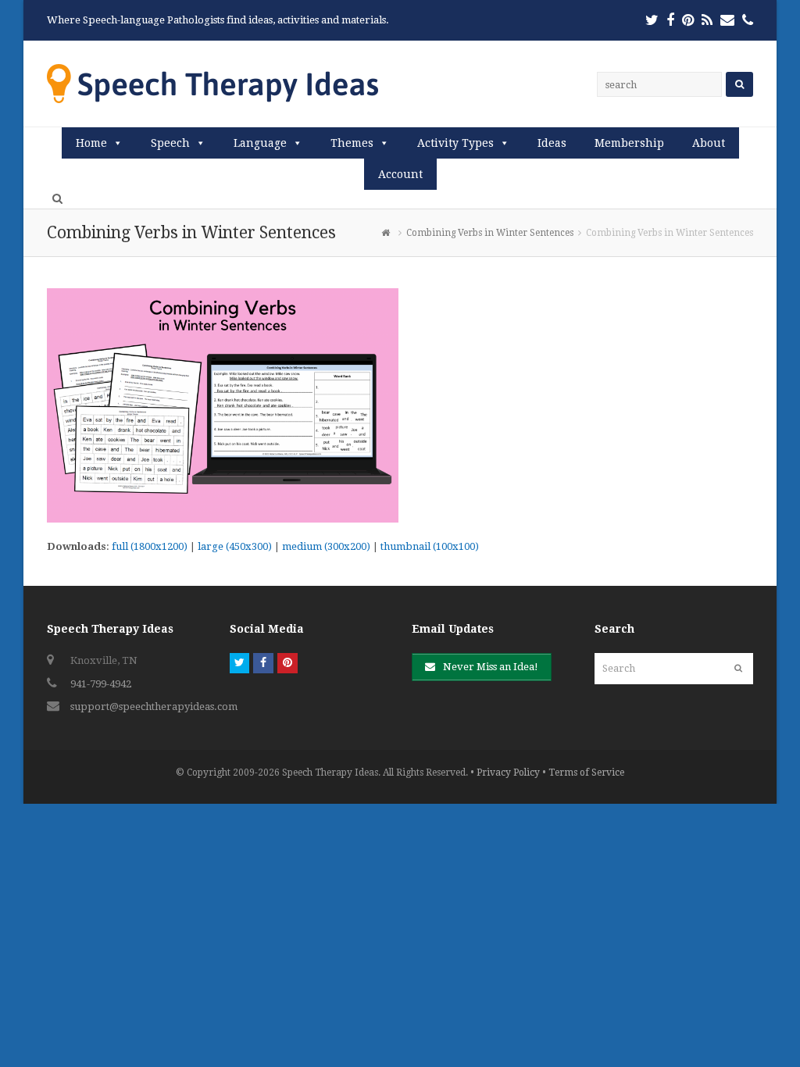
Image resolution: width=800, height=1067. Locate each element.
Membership (629, 143)
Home (91, 143)
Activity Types (455, 143)
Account (400, 174)
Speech (170, 143)
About (708, 143)
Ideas (552, 143)
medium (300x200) (326, 546)
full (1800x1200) (150, 546)
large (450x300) (235, 546)
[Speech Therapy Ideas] (212, 83)
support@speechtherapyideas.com (154, 706)
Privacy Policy (508, 772)
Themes (351, 143)
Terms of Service (586, 772)
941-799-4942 (100, 684)
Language (260, 143)
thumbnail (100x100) (429, 546)
